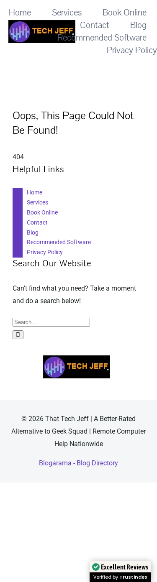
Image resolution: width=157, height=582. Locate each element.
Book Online (42, 212)
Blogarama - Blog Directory (78, 463)
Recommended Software (59, 242)
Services (37, 202)
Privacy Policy (45, 252)
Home (34, 192)
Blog (33, 232)
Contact (37, 222)
